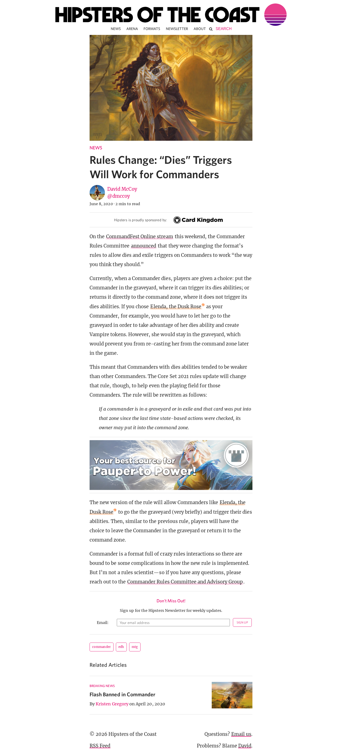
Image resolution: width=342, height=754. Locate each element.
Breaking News (102, 686)
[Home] (171, 14)
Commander (101, 647)
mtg (135, 647)
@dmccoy (118, 196)
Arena (132, 29)
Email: (103, 622)
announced (143, 246)
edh (121, 647)
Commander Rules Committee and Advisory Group (185, 582)
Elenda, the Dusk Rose (175, 306)
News (116, 29)
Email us (241, 734)
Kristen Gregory (112, 704)
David (244, 746)
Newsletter (177, 29)
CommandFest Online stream (139, 236)
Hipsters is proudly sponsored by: (140, 220)
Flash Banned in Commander (122, 694)
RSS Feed (100, 746)
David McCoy (122, 189)
